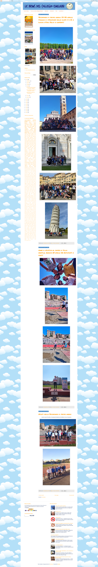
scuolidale (28, 232)
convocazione (26, 203)
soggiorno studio (28, 165)
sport (33, 233)
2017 (27, 105)
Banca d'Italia (27, 137)
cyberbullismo (29, 154)
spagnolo (31, 233)
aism (27, 192)
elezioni (35, 155)
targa (25, 235)
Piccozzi (35, 185)
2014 (27, 110)
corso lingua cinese (33, 203)
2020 (27, 100)
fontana (26, 211)
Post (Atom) (43, 497)
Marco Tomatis (28, 182)
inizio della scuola (33, 214)
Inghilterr (33, 177)
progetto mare (30, 163)
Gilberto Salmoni (33, 173)
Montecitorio (29, 183)
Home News (26, 11)
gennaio (28, 97)
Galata (29, 173)
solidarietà (34, 165)
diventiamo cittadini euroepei (28, 206)
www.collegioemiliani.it (28, 240)
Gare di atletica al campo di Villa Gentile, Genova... (31, 90)
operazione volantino (32, 221)
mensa (32, 135)
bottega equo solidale (28, 196)
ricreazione (26, 231)
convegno (32, 153)
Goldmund (51, 564)
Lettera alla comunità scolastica (61, 505)
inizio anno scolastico (30, 134)
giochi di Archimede (33, 211)
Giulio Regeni (34, 175)
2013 (27, 112)
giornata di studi (30, 212)
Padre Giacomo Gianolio (60, 539)
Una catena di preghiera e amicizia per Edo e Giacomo (64, 523)
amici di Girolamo (31, 192)
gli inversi (28, 213)
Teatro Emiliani (33, 148)
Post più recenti (41, 495)
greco (31, 213)
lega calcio (34, 215)
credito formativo (27, 204)
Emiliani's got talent (30, 143)
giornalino (26, 212)
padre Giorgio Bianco (31, 222)
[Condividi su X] (63, 243)
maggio (28, 84)
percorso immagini (27, 225)
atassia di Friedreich (32, 194)
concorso (30, 125)
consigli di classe (28, 202)
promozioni (34, 163)
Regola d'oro (32, 186)
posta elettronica (33, 225)
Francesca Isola (33, 144)
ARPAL (32, 167)
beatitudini (32, 195)
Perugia (33, 185)
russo (28, 231)
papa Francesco (29, 224)
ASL (33, 167)
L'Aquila (31, 146)
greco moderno (34, 213)
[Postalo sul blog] (62, 243)
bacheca (29, 195)
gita (33, 212)
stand (30, 234)
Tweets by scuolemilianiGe (29, 115)
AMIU (31, 167)
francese (28, 211)
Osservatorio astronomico (30, 184)
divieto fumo (34, 206)
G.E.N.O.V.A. (26, 173)
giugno (28, 82)
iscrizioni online (29, 215)
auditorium (26, 195)
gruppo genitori (33, 156)
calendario (32, 196)
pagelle (28, 223)
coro (29, 203)
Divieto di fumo (58, 517)
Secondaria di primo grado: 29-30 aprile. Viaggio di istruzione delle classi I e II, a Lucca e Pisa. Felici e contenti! (56, 20)
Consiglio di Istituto (32, 124)
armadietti (34, 193)
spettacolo (26, 166)
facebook (52, 11)
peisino (35, 224)
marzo (28, 95)
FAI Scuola (34, 172)
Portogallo (26, 186)
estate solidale (27, 156)
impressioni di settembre (30, 157)
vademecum (31, 166)
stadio (28, 234)
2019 (27, 102)
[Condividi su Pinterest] (65, 243)
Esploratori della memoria (28, 172)
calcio (25, 134)
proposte (26, 164)
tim (33, 235)
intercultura (26, 158)
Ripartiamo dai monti (30, 187)
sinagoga (26, 233)
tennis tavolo (28, 235)
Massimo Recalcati (28, 147)
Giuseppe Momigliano (27, 176)
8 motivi (29, 167)
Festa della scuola (28, 144)
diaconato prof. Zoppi (33, 204)
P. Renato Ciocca (58, 511)
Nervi (32, 147)
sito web (28, 233)
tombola (35, 235)
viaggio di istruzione (32, 121)
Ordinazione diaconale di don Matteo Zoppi (63, 529)
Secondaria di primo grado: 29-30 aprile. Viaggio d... (31, 88)
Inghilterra (31, 137)
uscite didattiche (33, 136)
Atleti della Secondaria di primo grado (54, 414)
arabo (31, 193)
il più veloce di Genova (28, 214)
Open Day (26, 125)
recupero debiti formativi (32, 164)
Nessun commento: (56, 243)
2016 (27, 107)
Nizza (32, 183)
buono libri (29, 126)
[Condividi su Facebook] (64, 243)
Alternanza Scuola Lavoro (29, 130)
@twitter (46, 11)
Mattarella (32, 182)
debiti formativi (30, 155)
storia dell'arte (34, 234)
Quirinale (29, 186)
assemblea (26, 194)
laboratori (30, 158)
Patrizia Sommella (28, 185)
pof (30, 225)
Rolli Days (34, 187)
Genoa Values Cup (28, 145)
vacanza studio (33, 129)
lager (32, 215)
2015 (27, 109)
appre (29, 193)
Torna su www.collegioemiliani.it (37, 11)
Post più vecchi (71, 495)
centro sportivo (29, 138)
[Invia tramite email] (61, 243)
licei (33, 158)
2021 (27, 99)
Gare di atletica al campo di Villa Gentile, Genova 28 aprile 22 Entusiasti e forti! (56, 253)
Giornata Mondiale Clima (28, 174)
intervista (26, 215)
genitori (26, 123)
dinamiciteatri (34, 205)
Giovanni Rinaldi (29, 175)
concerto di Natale (27, 153)
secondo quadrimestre (33, 232)
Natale (35, 130)
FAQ (56, 11)
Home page (56, 495)
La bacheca (61, 11)
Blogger (59, 564)
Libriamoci (34, 146)
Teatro (30, 123)
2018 (27, 104)
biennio (35, 195)
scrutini (33, 231)
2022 (27, 79)
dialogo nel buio (27, 205)
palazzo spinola (31, 223)
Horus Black (32, 176)
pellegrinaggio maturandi (28, 162)
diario (31, 205)
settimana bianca (31, 133)
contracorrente (34, 202)
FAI (32, 172)
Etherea (35, 143)
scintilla (31, 231)
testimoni (31, 235)
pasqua (32, 224)
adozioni (26, 192)
